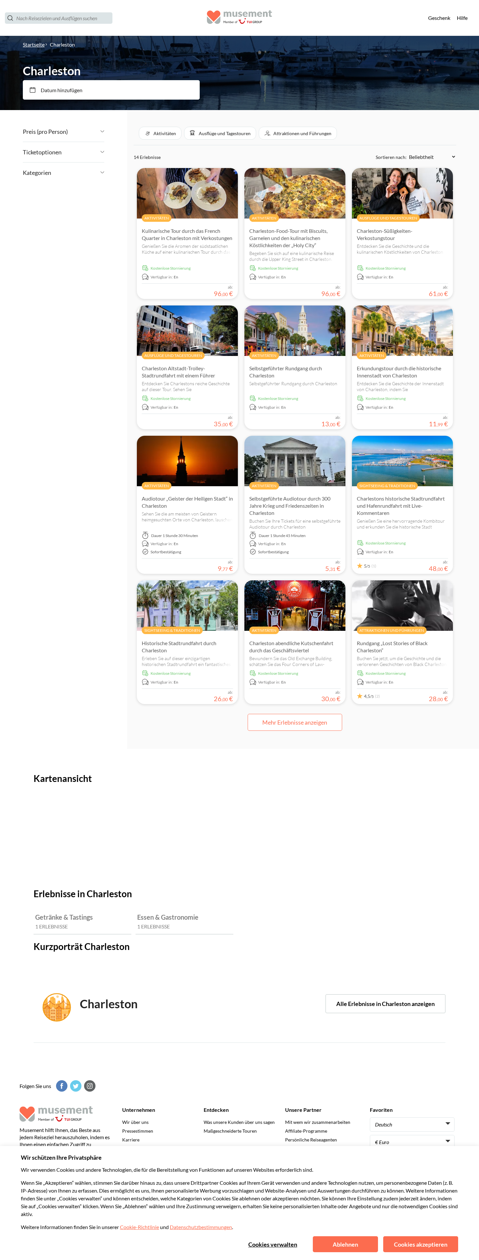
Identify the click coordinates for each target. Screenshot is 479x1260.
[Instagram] (88, 1086)
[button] (160, 133)
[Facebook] (60, 1086)
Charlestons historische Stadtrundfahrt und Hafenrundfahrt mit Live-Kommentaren (401, 505)
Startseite (34, 44)
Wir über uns (135, 1122)
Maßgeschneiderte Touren (230, 1131)
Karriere (130, 1139)
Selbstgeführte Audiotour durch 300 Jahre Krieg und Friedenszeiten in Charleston (289, 505)
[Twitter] (74, 1086)
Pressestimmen (137, 1131)
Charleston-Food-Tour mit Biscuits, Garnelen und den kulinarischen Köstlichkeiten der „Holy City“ (288, 238)
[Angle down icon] (86, 131)
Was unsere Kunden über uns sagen (239, 1122)
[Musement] (239, 18)
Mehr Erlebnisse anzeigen (294, 722)
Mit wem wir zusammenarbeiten (317, 1122)
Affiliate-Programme (306, 1131)
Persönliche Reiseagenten (311, 1139)
